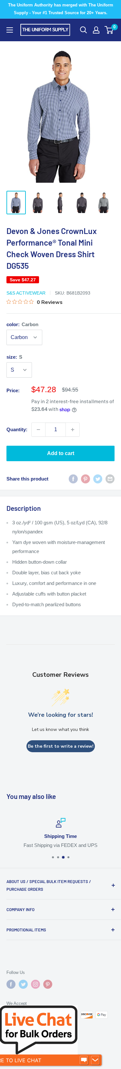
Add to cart (60, 453)
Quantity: (16, 429)
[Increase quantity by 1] (72, 429)
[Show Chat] (84, 1060)
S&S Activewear (25, 293)
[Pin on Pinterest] (85, 478)
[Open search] (83, 30)
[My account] (96, 30)
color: (22, 324)
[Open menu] (9, 30)
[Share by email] (110, 478)
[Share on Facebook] (73, 478)
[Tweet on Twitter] (97, 478)
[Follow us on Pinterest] (47, 984)
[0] (109, 30)
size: (14, 357)
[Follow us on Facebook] (10, 984)
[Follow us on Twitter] (23, 984)
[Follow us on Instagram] (35, 984)
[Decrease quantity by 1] (38, 429)
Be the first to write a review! (61, 746)
